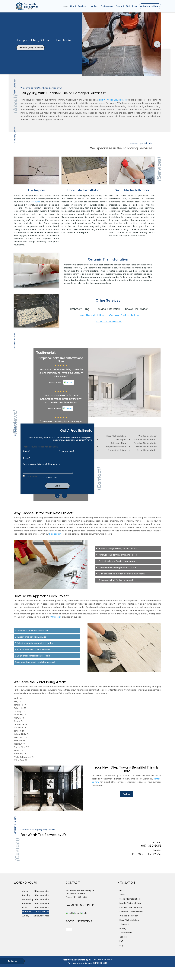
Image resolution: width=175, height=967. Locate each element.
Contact (120, 6)
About (73, 6)
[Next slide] (64, 495)
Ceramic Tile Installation (124, 315)
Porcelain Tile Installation (131, 907)
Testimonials (107, 6)
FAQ (128, 6)
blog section (55, 534)
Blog (134, 6)
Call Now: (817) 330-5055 (30, 47)
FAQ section (55, 617)
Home (65, 6)
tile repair (35, 201)
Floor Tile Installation (129, 920)
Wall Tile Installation (92, 315)
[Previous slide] (57, 495)
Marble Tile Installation (130, 903)
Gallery (94, 6)
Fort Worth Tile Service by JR (113, 99)
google (69, 929)
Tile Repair (124, 924)
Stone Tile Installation (109, 321)
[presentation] (86, 44)
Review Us (12, 961)
